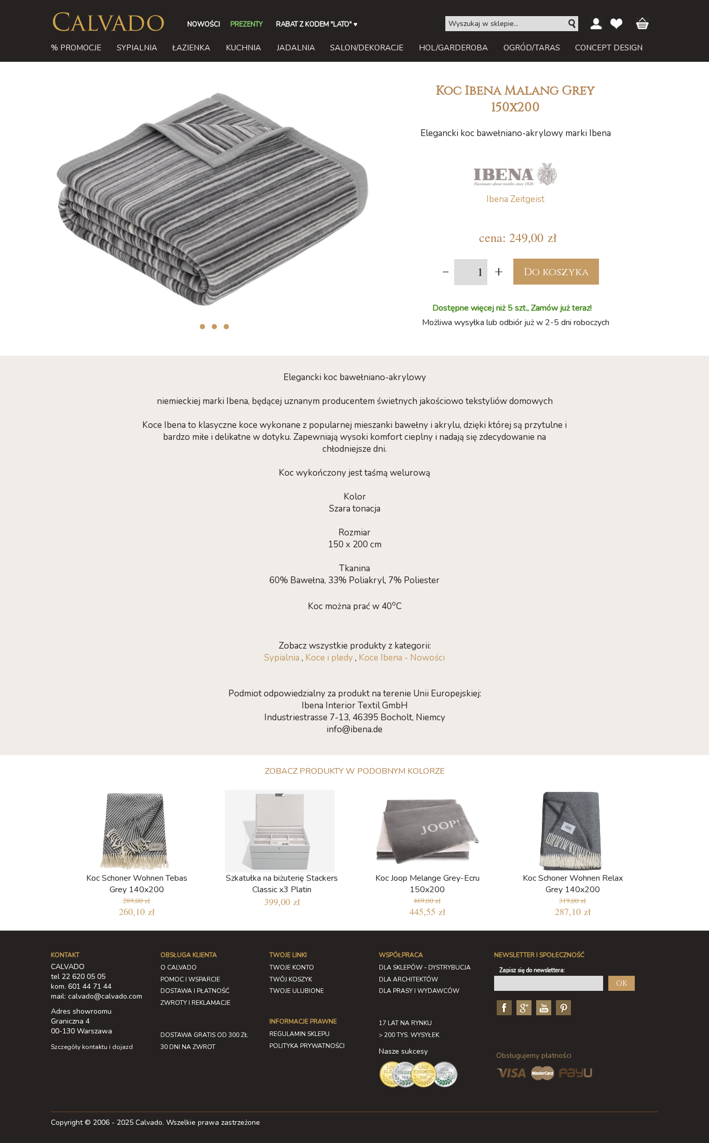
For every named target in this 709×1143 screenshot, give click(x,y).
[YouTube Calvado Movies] (542, 1007)
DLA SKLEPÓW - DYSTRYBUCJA (425, 967)
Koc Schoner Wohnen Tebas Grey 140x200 (136, 883)
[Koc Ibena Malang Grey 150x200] (212, 82)
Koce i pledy (329, 658)
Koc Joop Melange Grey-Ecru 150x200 (427, 883)
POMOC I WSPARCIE (190, 979)
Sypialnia (281, 658)
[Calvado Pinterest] (562, 1007)
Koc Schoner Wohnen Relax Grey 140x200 (573, 883)
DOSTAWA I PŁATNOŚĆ (194, 991)
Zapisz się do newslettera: (532, 970)
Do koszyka (556, 272)
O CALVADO (178, 967)
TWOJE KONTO (291, 967)
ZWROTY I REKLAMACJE (195, 1003)
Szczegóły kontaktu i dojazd (92, 1047)
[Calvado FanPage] (503, 1007)
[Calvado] (108, 22)
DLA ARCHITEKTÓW (408, 979)
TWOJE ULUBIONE (296, 991)
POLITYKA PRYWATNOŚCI (307, 1046)
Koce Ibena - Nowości (402, 658)
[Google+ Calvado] (522, 1007)
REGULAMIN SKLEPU (299, 1034)
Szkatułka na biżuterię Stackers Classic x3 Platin (282, 883)
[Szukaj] (572, 24)
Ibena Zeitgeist (515, 199)
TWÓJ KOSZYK (290, 979)
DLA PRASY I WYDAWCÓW (419, 991)
